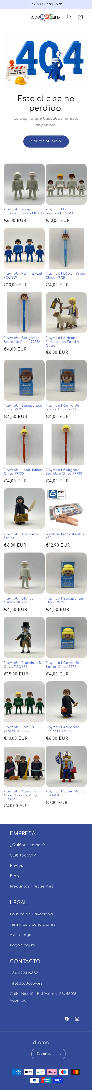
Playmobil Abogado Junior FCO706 (63, 729)
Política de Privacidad (31, 914)
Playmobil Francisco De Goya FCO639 (23, 665)
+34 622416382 (24, 973)
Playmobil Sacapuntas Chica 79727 (65, 600)
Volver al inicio (46, 141)
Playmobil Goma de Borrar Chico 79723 (62, 407)
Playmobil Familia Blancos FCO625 (61, 211)
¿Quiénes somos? (27, 845)
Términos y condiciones (32, 924)
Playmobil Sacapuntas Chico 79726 (23, 407)
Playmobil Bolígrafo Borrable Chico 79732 (22, 340)
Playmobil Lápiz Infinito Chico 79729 (65, 275)
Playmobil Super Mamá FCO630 (65, 793)
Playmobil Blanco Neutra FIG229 (19, 600)
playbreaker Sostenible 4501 (65, 536)
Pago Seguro (22, 945)
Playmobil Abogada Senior (21, 536)
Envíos (16, 866)
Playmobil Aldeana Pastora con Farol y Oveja (62, 341)
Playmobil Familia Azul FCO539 (23, 275)
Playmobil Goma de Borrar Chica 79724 (62, 665)
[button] (9, 17)
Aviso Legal (21, 935)
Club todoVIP (23, 855)
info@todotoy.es (26, 983)
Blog (14, 876)
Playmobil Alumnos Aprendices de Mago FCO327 (21, 795)
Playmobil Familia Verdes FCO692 (19, 729)
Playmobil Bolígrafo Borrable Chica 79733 (64, 472)
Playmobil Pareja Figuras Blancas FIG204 (24, 211)
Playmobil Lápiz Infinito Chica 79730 (23, 472)
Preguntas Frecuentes (31, 886)
